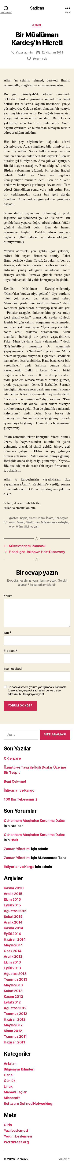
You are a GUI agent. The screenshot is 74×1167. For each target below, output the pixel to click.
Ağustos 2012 (15, 1008)
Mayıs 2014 (13, 945)
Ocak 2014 (12, 951)
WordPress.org (16, 1142)
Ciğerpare (12, 758)
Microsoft (12, 1098)
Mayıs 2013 (13, 985)
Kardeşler (61, 518)
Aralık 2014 (13, 922)
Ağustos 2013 (15, 974)
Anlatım (10, 1064)
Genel (37, 25)
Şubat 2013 (13, 991)
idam (41, 518)
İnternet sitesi (13, 669)
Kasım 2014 (13, 928)
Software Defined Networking (28, 1104)
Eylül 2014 (12, 934)
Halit (14, 840)
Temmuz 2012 (15, 1014)
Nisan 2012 (13, 1031)
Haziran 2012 (14, 1019)
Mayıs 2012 (13, 1025)
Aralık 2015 (13, 894)
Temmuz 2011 (15, 1036)
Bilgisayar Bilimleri (19, 1069)
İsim (7, 633)
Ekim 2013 (12, 962)
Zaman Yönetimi (17, 849)
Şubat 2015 (13, 917)
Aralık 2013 (13, 957)
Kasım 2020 (14, 888)
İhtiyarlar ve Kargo (19, 790)
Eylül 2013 (12, 968)
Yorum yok (40, 58)
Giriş (8, 1125)
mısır (12, 522)
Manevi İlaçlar (15, 1092)
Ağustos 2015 (15, 911)
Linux (8, 1086)
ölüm (19, 526)
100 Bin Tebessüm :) (20, 799)
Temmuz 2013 (15, 979)
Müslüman (33, 522)
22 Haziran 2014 (52, 52)
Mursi (20, 522)
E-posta (10, 651)
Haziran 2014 (15, 939)
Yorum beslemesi (18, 1136)
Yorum (8, 596)
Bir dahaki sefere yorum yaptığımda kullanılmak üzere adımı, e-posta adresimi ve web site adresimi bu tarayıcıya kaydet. (37, 690)
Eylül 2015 (12, 905)
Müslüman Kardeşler (54, 522)
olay (12, 526)
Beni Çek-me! (15, 781)
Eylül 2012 (12, 1002)
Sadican (37, 8)
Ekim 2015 (12, 899)
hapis (23, 518)
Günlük (9, 1081)
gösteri (14, 518)
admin (28, 52)
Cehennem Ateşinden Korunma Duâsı (34, 821)
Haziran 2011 (14, 1042)
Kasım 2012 (13, 997)
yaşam (34, 526)
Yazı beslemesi (16, 1131)
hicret (32, 518)
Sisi (26, 526)
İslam (49, 518)
